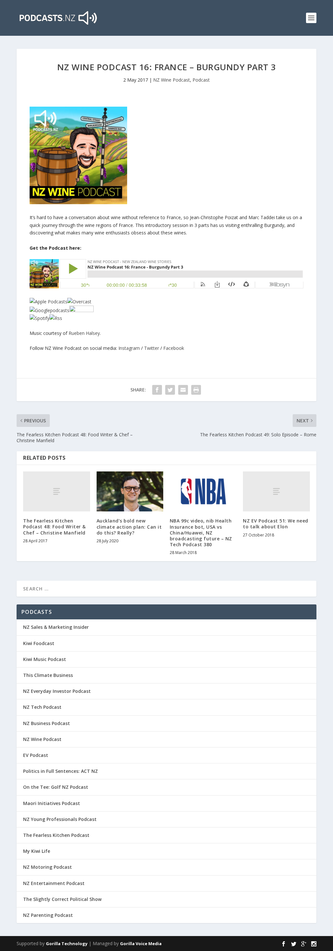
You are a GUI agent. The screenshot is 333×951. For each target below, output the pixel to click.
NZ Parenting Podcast (48, 915)
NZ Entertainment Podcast (54, 883)
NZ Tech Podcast (42, 707)
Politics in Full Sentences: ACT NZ (60, 771)
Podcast (201, 80)
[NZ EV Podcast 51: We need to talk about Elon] (276, 491)
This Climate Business (48, 675)
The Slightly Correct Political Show (62, 899)
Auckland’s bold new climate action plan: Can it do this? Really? (129, 526)
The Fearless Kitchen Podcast (56, 835)
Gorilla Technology (66, 943)
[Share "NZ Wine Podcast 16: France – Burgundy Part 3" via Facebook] (157, 389)
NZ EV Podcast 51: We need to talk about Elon (275, 524)
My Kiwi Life (36, 851)
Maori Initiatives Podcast (51, 803)
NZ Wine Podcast (171, 80)
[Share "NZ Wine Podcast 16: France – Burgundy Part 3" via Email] (183, 389)
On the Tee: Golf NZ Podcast (55, 787)
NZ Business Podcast (46, 723)
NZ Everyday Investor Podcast (57, 691)
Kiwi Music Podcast (44, 659)
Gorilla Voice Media (141, 943)
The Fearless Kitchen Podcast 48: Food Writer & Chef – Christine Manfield (54, 526)
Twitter (151, 348)
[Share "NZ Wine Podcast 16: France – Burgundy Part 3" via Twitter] (170, 389)
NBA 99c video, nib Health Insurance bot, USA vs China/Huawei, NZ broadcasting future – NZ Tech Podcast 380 (201, 533)
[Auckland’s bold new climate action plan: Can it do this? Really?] (130, 491)
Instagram (129, 348)
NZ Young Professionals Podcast (60, 819)
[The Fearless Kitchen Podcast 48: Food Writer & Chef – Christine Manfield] (56, 491)
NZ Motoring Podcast (47, 867)
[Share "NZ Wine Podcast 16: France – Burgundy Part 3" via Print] (196, 389)
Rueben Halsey (84, 333)
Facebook (173, 348)
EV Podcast (35, 755)
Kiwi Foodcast (38, 643)
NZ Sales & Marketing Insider (56, 627)
